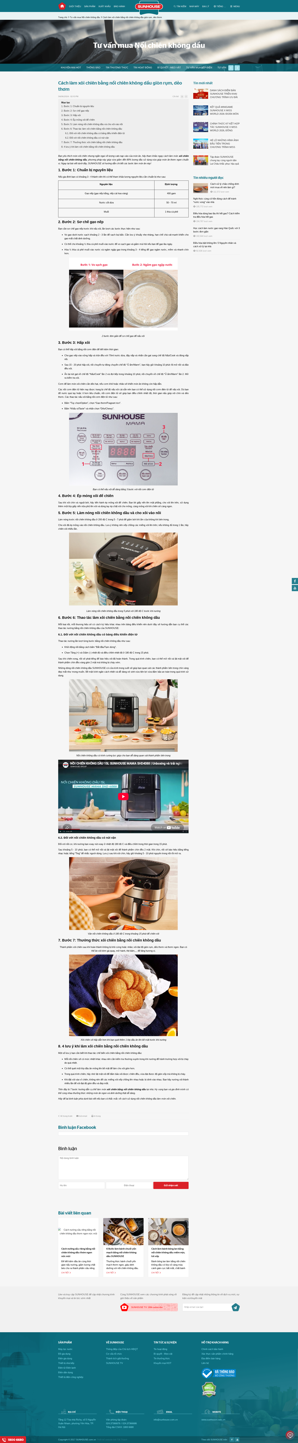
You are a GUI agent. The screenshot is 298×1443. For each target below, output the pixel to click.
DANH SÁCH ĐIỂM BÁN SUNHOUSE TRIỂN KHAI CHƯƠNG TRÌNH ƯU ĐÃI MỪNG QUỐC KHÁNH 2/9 (224, 94)
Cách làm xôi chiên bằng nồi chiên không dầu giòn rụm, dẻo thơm (132, 17)
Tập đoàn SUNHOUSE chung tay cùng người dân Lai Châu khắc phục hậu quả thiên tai (224, 160)
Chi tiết (65, 1273)
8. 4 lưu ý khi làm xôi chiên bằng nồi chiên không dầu (88, 146)
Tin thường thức (117, 67)
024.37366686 (129, 1423)
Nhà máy (194, 6)
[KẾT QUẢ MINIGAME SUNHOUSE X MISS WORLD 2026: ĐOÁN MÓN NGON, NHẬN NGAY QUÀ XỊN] (200, 110)
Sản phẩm (89, 6)
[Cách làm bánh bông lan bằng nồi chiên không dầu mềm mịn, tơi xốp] (168, 1231)
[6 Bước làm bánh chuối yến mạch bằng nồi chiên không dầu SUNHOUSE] (123, 1231)
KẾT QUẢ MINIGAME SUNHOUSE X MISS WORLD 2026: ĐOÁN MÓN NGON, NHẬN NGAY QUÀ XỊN (224, 111)
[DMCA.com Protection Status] (209, 1397)
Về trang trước (66, 1116)
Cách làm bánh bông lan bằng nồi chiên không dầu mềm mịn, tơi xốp (168, 1252)
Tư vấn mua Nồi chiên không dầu (85, 17)
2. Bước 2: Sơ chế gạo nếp (75, 110)
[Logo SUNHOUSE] (149, 14)
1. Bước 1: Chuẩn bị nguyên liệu (77, 106)
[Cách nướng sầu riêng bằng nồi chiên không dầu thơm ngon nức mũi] (78, 1231)
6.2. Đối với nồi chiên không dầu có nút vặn (87, 137)
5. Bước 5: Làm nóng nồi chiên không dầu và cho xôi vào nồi (92, 124)
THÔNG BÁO (93, 67)
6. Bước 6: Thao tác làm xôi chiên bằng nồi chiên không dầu (91, 128)
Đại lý (205, 6)
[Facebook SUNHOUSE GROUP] (295, 583)
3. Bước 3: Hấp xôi (71, 115)
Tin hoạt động (142, 67)
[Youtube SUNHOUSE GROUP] (295, 590)
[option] (71, 67)
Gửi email (83, 1116)
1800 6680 (128, 1427)
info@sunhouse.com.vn (166, 1419)
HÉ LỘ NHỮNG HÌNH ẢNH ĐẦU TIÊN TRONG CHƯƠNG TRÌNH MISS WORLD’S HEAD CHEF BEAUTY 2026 (224, 144)
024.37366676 (113, 1423)
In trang (97, 1116)
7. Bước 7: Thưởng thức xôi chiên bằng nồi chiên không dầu (91, 142)
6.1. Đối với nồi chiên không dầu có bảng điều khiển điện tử (95, 133)
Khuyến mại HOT (71, 67)
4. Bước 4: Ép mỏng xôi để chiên (78, 119)
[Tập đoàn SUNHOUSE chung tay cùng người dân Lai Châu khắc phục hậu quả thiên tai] (200, 160)
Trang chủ (62, 6)
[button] (231, 68)
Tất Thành (122, 1439)
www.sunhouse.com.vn (213, 1419)
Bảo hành (119, 6)
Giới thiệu (75, 6)
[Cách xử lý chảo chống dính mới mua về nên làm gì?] (200, 188)
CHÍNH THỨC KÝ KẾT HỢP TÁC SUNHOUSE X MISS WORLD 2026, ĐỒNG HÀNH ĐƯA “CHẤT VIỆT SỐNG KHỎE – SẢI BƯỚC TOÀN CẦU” (225, 127)
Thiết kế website (105, 1439)
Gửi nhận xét (171, 1185)
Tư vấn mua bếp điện (199, 67)
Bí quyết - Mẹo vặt (169, 67)
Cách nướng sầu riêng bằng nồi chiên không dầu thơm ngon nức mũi (78, 1252)
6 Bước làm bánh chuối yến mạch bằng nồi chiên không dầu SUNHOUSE (121, 1252)
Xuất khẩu (104, 6)
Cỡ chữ (175, 97)
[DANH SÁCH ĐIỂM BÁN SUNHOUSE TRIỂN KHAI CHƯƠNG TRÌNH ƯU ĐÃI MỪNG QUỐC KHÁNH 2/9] (200, 94)
